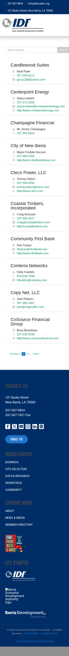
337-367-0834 (15, 410)
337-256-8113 (25, 75)
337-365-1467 (25, 303)
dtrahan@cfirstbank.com (32, 249)
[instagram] (27, 426)
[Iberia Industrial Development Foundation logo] (20, 572)
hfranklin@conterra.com (32, 280)
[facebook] (7, 426)
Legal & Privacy (50, 633)
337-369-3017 (25, 218)
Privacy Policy (32, 633)
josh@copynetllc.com (30, 306)
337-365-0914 (25, 133)
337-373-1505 (25, 102)
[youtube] (21, 426)
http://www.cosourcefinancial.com (38, 338)
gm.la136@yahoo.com (31, 79)
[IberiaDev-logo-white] (25, 612)
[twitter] (14, 426)
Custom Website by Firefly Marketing (34, 641)
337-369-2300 (25, 156)
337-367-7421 (15, 415)
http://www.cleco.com (30, 190)
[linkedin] (34, 426)
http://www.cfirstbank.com (32, 253)
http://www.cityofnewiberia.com (36, 160)
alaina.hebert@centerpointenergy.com (41, 106)
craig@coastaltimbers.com (33, 222)
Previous (14, 354)
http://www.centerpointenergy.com (38, 110)
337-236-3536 (25, 334)
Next (36, 354)
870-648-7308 (25, 276)
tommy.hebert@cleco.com (33, 187)
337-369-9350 (25, 182)
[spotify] (41, 426)
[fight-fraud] (14, 536)
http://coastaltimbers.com (32, 226)
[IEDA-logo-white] (15, 589)
